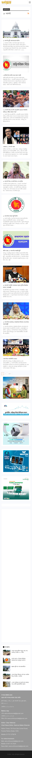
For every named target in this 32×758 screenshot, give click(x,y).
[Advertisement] (16, 575)
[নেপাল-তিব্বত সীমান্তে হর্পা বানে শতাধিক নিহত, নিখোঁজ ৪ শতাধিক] (6, 676)
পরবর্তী (9, 373)
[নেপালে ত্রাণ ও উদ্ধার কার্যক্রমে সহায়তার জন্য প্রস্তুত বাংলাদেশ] (6, 660)
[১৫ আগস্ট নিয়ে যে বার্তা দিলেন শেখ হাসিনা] (16, 170)
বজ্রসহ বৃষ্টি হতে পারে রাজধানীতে (18, 666)
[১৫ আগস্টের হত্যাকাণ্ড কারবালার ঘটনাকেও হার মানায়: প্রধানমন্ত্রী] (16, 310)
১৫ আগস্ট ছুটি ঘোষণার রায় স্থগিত (11, 40)
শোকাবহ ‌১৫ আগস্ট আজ (9, 147)
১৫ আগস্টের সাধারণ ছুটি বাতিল (10, 216)
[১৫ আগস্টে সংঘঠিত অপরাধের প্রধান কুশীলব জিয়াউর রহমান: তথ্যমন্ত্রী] (16, 274)
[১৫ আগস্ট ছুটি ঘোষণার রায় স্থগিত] (16, 29)
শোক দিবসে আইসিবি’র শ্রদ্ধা (10, 359)
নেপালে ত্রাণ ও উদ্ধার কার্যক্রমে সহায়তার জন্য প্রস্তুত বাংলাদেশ (18, 659)
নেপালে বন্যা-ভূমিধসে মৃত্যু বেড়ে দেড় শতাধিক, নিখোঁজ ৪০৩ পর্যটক (19, 651)
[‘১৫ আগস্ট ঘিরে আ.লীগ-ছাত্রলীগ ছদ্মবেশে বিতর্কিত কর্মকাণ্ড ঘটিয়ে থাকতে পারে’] (16, 98)
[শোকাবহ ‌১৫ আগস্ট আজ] (16, 135)
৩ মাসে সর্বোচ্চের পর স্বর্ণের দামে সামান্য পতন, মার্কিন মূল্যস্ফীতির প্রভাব (20, 683)
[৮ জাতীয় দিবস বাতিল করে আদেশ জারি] (16, 64)
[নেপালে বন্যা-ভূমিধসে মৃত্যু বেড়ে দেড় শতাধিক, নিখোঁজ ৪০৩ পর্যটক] (6, 652)
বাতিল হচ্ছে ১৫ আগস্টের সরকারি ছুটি (11, 250)
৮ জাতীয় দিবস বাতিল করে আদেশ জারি (12, 75)
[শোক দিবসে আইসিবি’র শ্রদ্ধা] (16, 347)
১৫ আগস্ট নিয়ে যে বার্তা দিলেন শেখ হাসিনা (13, 181)
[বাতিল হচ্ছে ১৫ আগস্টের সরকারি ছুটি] (16, 239)
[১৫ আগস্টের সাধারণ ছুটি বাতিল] (16, 204)
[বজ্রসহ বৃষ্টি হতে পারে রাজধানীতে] (6, 668)
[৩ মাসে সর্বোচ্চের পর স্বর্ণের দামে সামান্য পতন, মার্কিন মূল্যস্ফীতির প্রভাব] (6, 684)
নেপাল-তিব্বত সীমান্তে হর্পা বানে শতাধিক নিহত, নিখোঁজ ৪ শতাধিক (20, 675)
